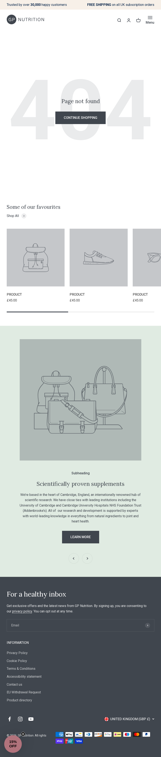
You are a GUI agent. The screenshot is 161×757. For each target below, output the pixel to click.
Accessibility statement (24, 677)
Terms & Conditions (21, 669)
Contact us (14, 684)
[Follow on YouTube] (31, 719)
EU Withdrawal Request (24, 692)
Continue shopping (80, 118)
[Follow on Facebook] (9, 719)
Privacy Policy (17, 653)
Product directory (19, 700)
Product (14, 294)
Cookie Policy (17, 661)
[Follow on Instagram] (20, 719)
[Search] (119, 20)
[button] (13, 744)
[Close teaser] (23, 734)
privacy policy (22, 611)
